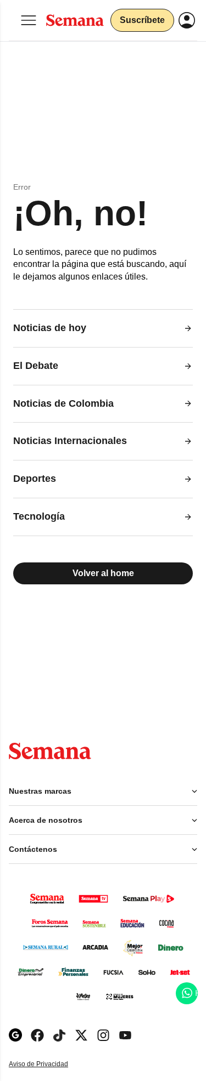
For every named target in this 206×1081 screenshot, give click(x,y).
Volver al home (103, 573)
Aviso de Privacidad (50, 1064)
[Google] (15, 1035)
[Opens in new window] (37, 1035)
